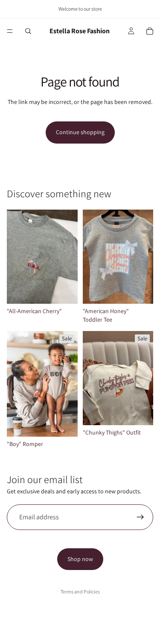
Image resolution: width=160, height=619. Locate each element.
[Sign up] (140, 517)
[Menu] (10, 31)
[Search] (28, 31)
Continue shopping (80, 132)
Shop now (80, 559)
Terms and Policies (80, 591)
